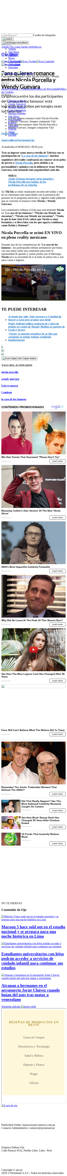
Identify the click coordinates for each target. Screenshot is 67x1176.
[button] (33, 282)
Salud (11, 131)
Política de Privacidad (46, 88)
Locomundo (14, 61)
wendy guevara (10, 379)
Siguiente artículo (10, 1006)
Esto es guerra (9, 385)
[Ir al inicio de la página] (9, 897)
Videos (12, 48)
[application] (33, 282)
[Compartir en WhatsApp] (33, 354)
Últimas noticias (17, 100)
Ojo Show (13, 52)
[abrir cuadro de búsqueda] (7, 39)
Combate (6, 392)
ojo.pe (4, 88)
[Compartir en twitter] (33, 350)
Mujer (11, 58)
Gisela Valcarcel (17, 104)
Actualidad (14, 64)
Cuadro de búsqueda (44, 35)
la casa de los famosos (13, 399)
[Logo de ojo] (9, 73)
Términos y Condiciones (21, 88)
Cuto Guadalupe (17, 110)
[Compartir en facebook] (33, 346)
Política (12, 122)
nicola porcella (9, 372)
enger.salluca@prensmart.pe (18, 140)
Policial (12, 55)
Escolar (12, 135)
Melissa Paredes (17, 113)
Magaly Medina (16, 107)
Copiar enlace (29, 358)
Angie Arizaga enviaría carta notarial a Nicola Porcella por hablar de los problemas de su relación (31, 181)
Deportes (13, 67)
